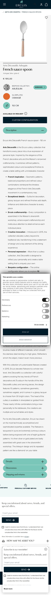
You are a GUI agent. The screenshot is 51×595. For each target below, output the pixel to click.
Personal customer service (25, 488)
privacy (26, 537)
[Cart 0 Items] (46, 4)
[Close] (45, 549)
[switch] (45, 305)
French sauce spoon (31, 12)
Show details (39, 325)
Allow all (25, 332)
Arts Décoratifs (12, 12)
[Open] (34, 4)
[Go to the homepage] (21, 4)
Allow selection (25, 340)
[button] (25, 114)
